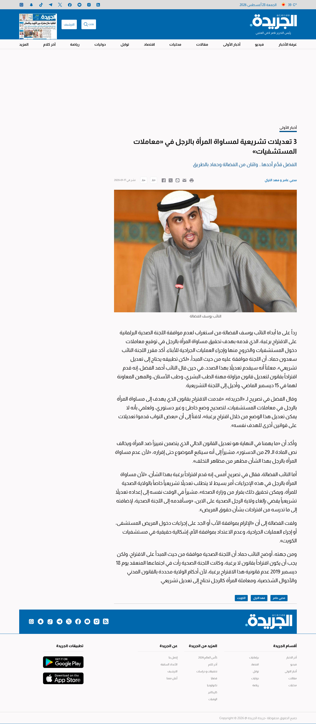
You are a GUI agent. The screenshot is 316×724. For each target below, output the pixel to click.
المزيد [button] (23, 44)
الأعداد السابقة (169, 664)
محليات (175, 44)
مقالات (202, 44)
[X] (60, 4)
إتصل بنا (173, 657)
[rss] (98, 4)
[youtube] (79, 4)
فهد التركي (259, 598)
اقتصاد (149, 44)
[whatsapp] (21, 4)
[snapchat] (31, 4)
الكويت (241, 598)
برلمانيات (254, 657)
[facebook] (70, 4)
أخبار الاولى (291, 671)
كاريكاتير (212, 692)
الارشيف (69, 24)
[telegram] (50, 4)
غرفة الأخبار (288, 44)
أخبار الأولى (231, 44)
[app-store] (63, 676)
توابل (125, 44)
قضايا (214, 678)
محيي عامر (279, 598)
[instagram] (89, 4)
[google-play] (63, 660)
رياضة (75, 44)
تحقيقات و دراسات (206, 671)
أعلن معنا (172, 678)
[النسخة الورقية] (38, 24)
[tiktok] (41, 4)
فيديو (259, 44)
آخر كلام (49, 44)
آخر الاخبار (291, 657)
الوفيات (212, 699)
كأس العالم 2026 (207, 657)
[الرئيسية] (273, 21)
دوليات (100, 44)
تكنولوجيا (212, 685)
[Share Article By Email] (184, 180)
